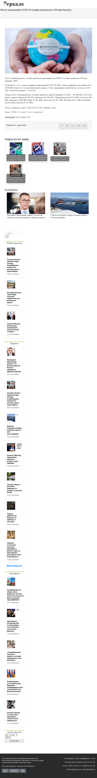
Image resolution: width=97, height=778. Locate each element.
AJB (22, 771)
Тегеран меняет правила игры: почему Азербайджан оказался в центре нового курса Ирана (13, 265)
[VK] (84, 125)
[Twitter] (67, 125)
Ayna (5, 771)
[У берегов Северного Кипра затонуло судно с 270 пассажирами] (69, 203)
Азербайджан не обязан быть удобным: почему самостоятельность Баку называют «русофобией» (15, 595)
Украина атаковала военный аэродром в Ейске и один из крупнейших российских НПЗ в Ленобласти (14, 550)
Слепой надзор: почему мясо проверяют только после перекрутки (13, 716)
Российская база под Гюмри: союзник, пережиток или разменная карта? (14, 297)
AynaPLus (14, 771)
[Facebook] (61, 125)
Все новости (14, 565)
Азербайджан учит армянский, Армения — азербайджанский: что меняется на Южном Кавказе (15, 686)
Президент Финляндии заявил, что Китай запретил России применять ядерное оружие (26, 216)
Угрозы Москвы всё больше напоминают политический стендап (13, 328)
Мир (54, 107)
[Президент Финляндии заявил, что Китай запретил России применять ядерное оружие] (26, 203)
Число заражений (35, 112)
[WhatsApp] (73, 125)
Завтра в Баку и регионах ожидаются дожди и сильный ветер (14, 488)
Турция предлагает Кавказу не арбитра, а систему (12, 518)
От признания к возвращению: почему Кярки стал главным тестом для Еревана (13, 620)
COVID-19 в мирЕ (18, 112)
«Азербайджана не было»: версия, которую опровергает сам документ (14, 656)
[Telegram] (78, 125)
